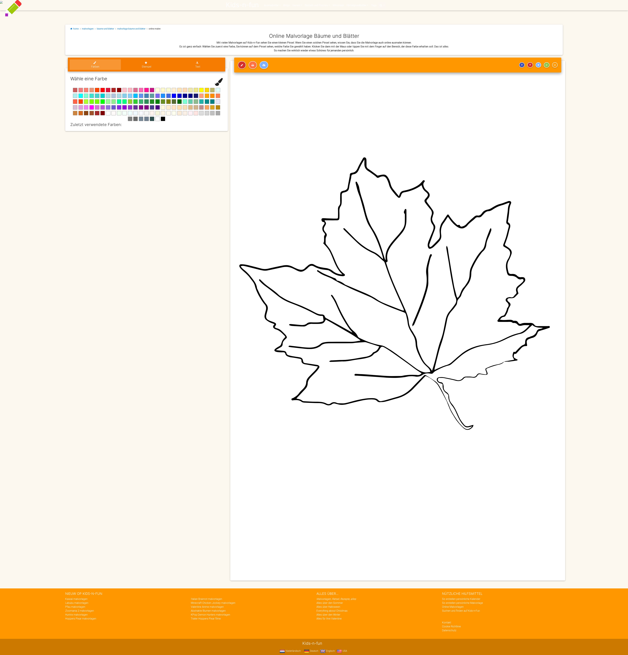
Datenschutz (449, 630)
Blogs (286, 5)
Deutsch (313, 650)
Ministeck (338, 5)
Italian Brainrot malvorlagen (206, 599)
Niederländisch (293, 650)
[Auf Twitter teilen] (538, 65)
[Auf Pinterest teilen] (530, 65)
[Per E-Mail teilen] (555, 65)
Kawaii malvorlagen (76, 599)
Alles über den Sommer (329, 602)
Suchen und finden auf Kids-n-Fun (461, 610)
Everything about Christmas (332, 610)
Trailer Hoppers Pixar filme (206, 618)
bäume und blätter (105, 28)
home (75, 28)
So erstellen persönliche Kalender (461, 599)
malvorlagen (88, 28)
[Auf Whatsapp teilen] (546, 65)
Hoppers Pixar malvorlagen (80, 618)
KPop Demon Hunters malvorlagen (210, 614)
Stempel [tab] (146, 66)
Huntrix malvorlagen (76, 614)
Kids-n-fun (242, 5)
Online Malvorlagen (453, 606)
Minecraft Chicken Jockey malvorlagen (213, 602)
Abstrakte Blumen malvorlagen (208, 610)
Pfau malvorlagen (75, 606)
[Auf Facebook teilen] (522, 65)
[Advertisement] (332, 554)
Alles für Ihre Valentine (329, 618)
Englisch (330, 650)
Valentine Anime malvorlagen (207, 606)
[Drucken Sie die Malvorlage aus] (253, 65)
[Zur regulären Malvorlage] (242, 65)
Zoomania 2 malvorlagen (79, 610)
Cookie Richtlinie (451, 626)
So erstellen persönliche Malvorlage (462, 602)
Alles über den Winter (328, 614)
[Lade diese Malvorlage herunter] (264, 65)
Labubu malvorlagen (76, 602)
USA (344, 650)
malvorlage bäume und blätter (131, 28)
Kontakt (446, 622)
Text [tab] (197, 66)
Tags (374, 5)
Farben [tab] (95, 66)
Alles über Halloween (328, 606)
